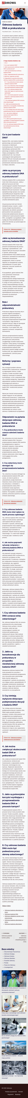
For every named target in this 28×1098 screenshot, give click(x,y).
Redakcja (17, 1094)
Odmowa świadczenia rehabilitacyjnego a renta (20, 937)
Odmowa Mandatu (9, 958)
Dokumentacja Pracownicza (12, 951)
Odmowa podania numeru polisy (7, 936)
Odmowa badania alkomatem (13, 924)
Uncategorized (8, 967)
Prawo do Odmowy (7, 21)
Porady (6, 963)
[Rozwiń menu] (25, 3)
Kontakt (20, 1091)
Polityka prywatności (11, 1091)
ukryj (6, 62)
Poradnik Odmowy (9, 960)
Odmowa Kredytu (9, 956)
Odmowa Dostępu (9, 954)
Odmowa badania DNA (11, 914)
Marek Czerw (8, 31)
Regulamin (11, 1094)
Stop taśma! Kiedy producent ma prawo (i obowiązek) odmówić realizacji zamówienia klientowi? (14, 990)
